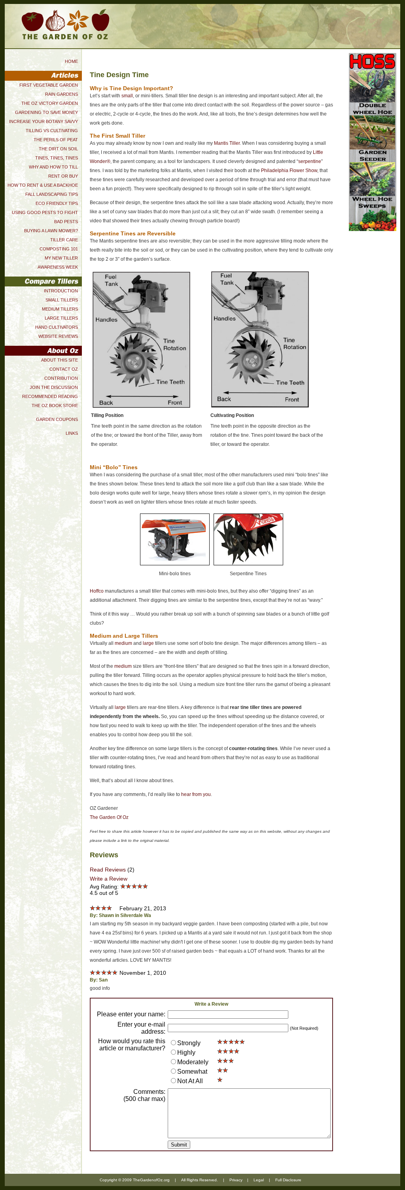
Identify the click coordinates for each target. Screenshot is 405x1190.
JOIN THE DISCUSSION (54, 387)
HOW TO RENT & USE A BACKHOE (43, 185)
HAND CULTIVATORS (56, 327)
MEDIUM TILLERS (60, 309)
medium (123, 643)
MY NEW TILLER (61, 258)
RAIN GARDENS (61, 94)
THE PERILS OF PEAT (56, 139)
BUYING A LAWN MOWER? (51, 230)
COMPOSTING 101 (59, 248)
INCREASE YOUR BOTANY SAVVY (43, 121)
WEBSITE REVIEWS (58, 336)
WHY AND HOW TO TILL (53, 167)
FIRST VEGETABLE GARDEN (48, 85)
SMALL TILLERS (61, 300)
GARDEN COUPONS (57, 419)
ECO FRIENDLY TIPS (57, 203)
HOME (71, 61)
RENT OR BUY (63, 176)
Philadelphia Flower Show (289, 170)
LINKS (72, 433)
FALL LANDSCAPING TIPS (51, 194)
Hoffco (97, 591)
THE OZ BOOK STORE (55, 405)
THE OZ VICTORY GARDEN (49, 103)
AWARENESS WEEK (58, 267)
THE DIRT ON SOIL (58, 148)
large (148, 643)
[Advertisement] (372, 356)
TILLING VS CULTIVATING (52, 130)
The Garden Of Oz (109, 817)
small (127, 96)
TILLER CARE (64, 239)
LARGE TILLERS (61, 318)
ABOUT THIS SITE (59, 360)
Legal (259, 1180)
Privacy (235, 1180)
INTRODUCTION (61, 290)
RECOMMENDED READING (50, 396)
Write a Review (108, 878)
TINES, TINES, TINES (56, 157)
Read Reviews (108, 869)
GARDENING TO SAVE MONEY (46, 112)
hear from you (196, 794)
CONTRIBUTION (61, 378)
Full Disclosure (288, 1180)
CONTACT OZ (63, 369)
